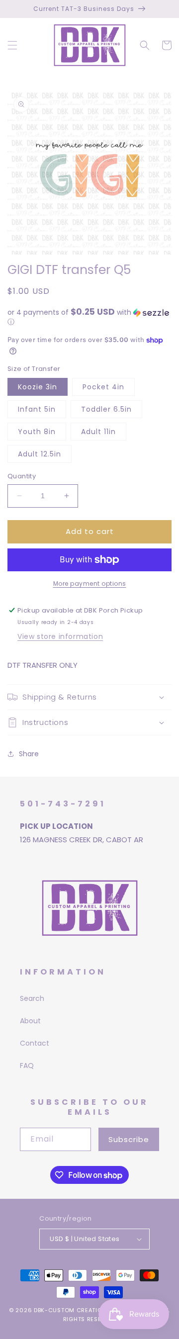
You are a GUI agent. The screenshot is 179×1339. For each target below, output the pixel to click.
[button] (12, 45)
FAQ (27, 1066)
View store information (60, 636)
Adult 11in (98, 432)
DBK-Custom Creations (72, 1310)
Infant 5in (37, 409)
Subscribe (128, 1139)
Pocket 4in (103, 387)
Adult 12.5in (39, 454)
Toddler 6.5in (106, 409)
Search (32, 998)
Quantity (21, 476)
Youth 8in (37, 432)
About (30, 1021)
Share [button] (29, 754)
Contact (34, 1043)
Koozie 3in (37, 387)
